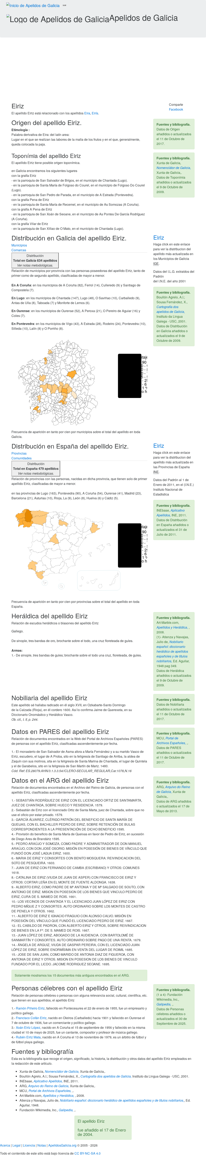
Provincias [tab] (19, 453)
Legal (16, 1145)
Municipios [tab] (19, 245)
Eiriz (159, 237)
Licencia (29, 1145)
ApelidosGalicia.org (62, 1145)
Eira (87, 113)
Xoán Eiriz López (28, 1027)
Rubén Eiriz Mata (28, 1037)
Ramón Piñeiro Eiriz (30, 1008)
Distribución (35, 260)
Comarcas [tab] (18, 250)
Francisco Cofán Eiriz (31, 1018)
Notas (41, 1145)
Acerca (5, 1145)
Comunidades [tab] (21, 458)
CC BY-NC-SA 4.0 (87, 1153)
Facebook (176, 109)
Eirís (95, 113)
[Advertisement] (103, 72)
